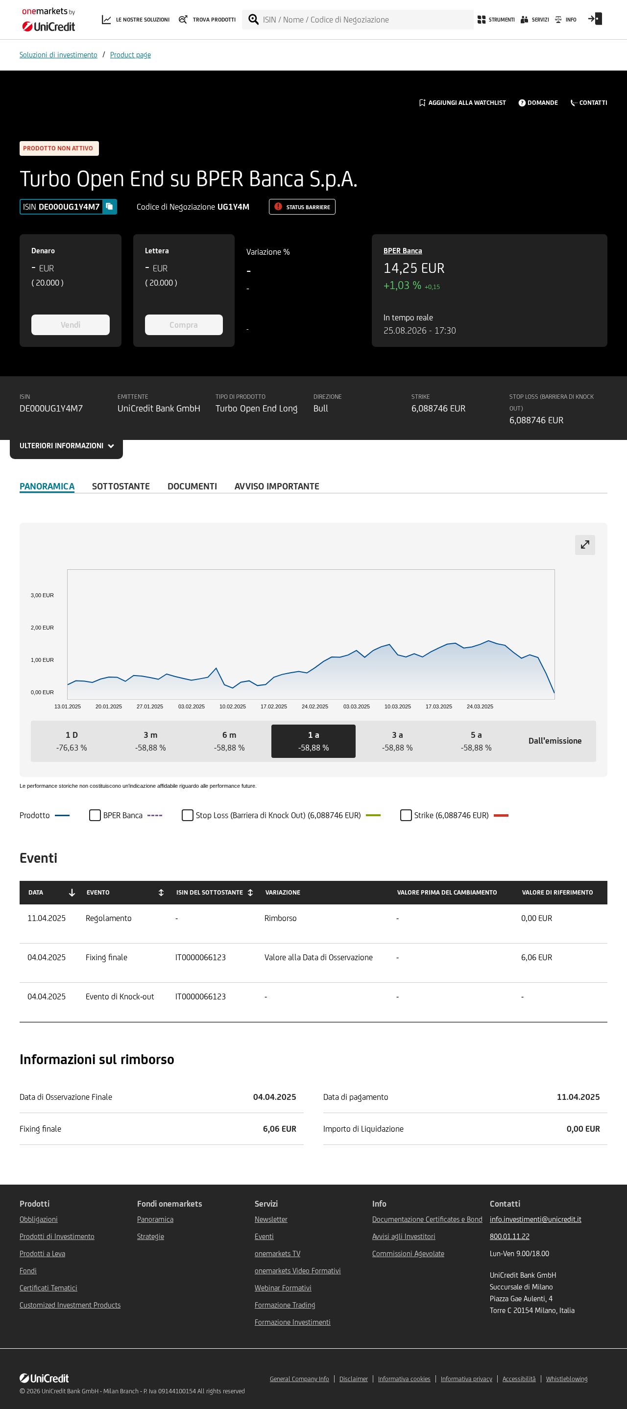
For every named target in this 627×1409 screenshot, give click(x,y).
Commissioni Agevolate (408, 1253)
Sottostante (121, 486)
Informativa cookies (404, 1379)
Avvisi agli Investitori (403, 1236)
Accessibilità (519, 1379)
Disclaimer (353, 1379)
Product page (130, 54)
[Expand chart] (585, 545)
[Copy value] (109, 206)
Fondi (28, 1270)
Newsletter (271, 1219)
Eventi (264, 1236)
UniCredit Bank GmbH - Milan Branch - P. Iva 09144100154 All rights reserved (143, 1391)
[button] (72, 741)
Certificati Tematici (48, 1288)
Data (35, 892)
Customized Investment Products (70, 1305)
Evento (98, 892)
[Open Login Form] (595, 22)
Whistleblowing (567, 1379)
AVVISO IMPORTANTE (277, 486)
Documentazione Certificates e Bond (427, 1219)
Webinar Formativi (283, 1288)
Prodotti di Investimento (57, 1236)
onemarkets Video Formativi (298, 1270)
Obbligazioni (39, 1219)
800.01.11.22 (510, 1236)
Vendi (70, 325)
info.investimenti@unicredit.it (535, 1219)
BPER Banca (403, 250)
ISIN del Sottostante (209, 892)
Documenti (192, 486)
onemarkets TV (277, 1253)
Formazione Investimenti (293, 1322)
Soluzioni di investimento (58, 54)
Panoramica (47, 486)
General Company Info (299, 1379)
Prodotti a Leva (42, 1253)
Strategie (150, 1236)
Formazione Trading (285, 1305)
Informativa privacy (466, 1379)
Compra (183, 325)
